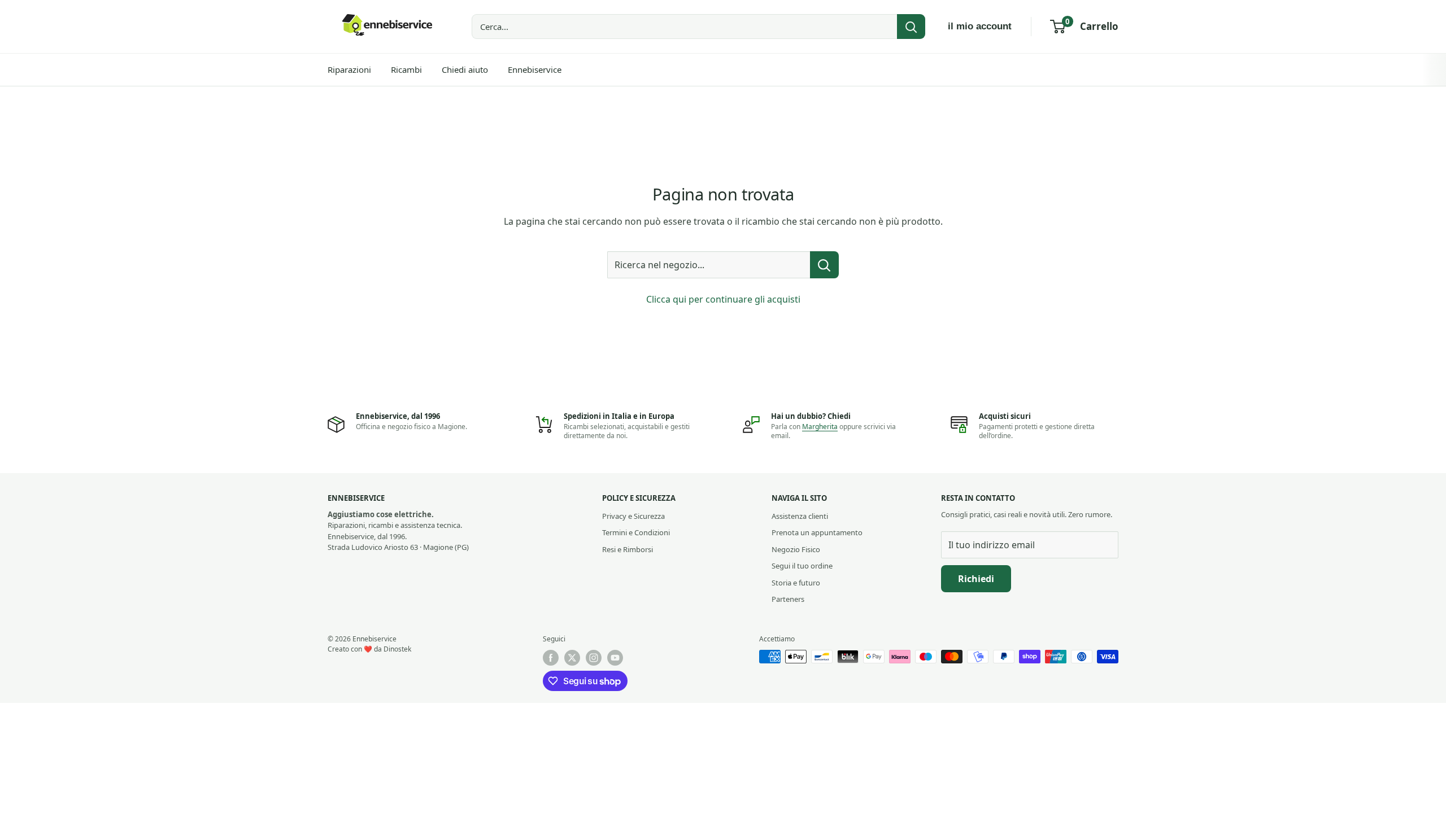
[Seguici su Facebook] (551, 658)
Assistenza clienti (800, 516)
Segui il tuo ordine (802, 566)
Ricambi (406, 69)
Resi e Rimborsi (627, 549)
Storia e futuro (796, 583)
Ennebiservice (534, 69)
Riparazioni (349, 69)
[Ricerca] (911, 26)
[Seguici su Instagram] (594, 658)
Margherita (820, 426)
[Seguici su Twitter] (572, 658)
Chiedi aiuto (465, 69)
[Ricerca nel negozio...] (824, 264)
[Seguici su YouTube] (615, 658)
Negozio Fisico (796, 549)
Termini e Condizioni (636, 532)
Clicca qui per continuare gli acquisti (723, 299)
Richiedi (976, 578)
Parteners (788, 599)
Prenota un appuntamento (817, 532)
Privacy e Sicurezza (633, 516)
